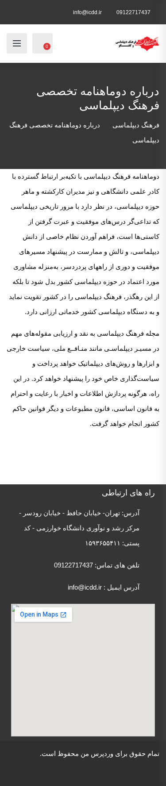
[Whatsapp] (49, 770)
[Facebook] (153, 770)
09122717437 (133, 12)
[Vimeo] (116, 770)
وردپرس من (97, 753)
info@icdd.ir (87, 12)
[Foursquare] (91, 770)
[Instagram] (128, 770)
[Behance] (103, 770)
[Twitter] (140, 770)
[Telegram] (62, 770)
